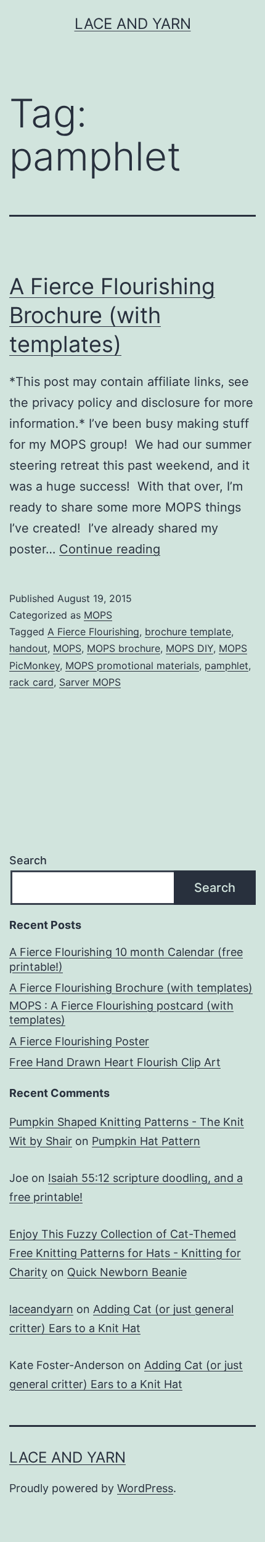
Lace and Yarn (133, 24)
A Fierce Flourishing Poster (79, 1041)
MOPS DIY (189, 648)
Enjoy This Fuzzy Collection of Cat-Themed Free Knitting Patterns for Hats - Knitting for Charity (125, 1252)
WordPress (145, 1488)
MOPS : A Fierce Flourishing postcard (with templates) (121, 1012)
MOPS (98, 615)
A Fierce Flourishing (93, 631)
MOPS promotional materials (132, 665)
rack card (31, 682)
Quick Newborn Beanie (127, 1272)
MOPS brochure (123, 648)
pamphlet (226, 665)
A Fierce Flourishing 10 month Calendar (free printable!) (126, 959)
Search (28, 860)
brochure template (188, 631)
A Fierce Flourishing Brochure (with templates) (112, 315)
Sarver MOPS (90, 682)
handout (28, 648)
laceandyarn (41, 1309)
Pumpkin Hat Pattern (146, 1140)
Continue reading (109, 549)
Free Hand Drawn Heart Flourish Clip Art (115, 1062)
